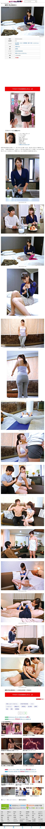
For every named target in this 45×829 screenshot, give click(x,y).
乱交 (14, 813)
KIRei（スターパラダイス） (21, 53)
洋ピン (27, 819)
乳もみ (27, 813)
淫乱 (33, 817)
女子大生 (27, 815)
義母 (29, 42)
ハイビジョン (36, 42)
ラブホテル (9, 815)
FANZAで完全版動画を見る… (21, 89)
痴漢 (33, 811)
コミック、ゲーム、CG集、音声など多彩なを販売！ (21, 769)
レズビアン (40, 811)
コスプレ (15, 819)
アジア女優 (40, 819)
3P (7, 813)
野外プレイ (40, 813)
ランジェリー (22, 819)
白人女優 (33, 819)
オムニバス (16, 820)
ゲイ (2, 813)
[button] (35, 1)
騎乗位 (2, 815)
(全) (30, 824)
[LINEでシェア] (25, 713)
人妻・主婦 (40, 815)
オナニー (33, 813)
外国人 (2, 820)
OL (20, 817)
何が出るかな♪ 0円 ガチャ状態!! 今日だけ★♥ (19, 717)
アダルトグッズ (38, 824)
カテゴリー (28, 824)
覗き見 (15, 811)
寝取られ (9, 811)
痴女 (27, 817)
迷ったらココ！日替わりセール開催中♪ (19, 719)
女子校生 (21, 815)
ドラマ (21, 42)
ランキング (34, 824)
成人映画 (17, 42)
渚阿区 (16, 48)
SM (20, 813)
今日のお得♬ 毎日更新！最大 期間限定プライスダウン (21, 771)
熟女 (2, 817)
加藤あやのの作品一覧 (24, 144)
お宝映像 (33, 820)
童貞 (31, 42)
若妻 (33, 815)
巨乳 (2, 819)
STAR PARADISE (19, 51)
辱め (20, 811)
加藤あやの (17, 46)
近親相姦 (25, 42)
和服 (8, 819)
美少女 (15, 815)
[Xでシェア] (19, 713)
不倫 (2, 811)
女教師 (15, 817)
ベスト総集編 (28, 820)
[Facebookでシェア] (22, 713)
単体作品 (17, 44)
